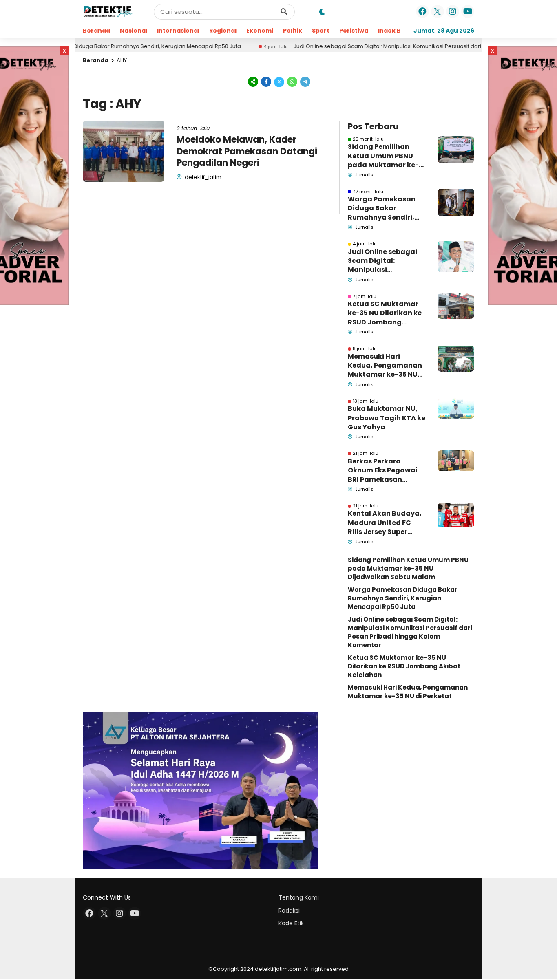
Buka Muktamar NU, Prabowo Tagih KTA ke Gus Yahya (386, 418)
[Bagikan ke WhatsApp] (292, 81)
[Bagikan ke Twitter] (279, 81)
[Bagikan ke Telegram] (304, 81)
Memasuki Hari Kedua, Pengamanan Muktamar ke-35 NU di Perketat (385, 365)
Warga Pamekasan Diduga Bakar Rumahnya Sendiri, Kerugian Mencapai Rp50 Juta (382, 208)
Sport (320, 30)
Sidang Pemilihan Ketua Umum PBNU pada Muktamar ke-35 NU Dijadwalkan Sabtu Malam (383, 156)
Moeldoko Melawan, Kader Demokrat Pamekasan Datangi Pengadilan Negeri (247, 151)
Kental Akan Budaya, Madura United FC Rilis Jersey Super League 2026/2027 (385, 522)
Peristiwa (353, 30)
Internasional (178, 30)
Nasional (133, 30)
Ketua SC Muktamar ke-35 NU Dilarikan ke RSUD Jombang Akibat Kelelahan (385, 313)
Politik (292, 30)
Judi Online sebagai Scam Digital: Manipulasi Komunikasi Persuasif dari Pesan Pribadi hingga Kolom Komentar (409, 46)
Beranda (96, 30)
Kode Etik (291, 923)
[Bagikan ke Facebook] (266, 81)
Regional (223, 30)
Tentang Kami (298, 897)
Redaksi (289, 910)
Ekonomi (259, 30)
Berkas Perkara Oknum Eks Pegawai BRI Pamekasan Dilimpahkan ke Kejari (386, 470)
